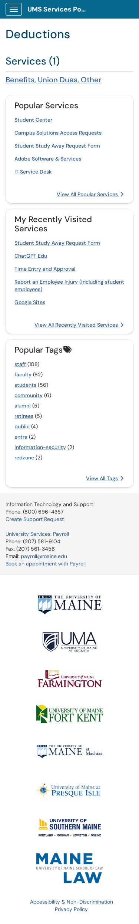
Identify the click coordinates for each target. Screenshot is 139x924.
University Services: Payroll (37, 534)
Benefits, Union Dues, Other (54, 80)
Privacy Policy (71, 909)
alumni (22, 405)
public (22, 426)
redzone (24, 457)
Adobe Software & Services (47, 158)
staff (20, 364)
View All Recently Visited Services (76, 324)
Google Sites (29, 302)
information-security (40, 447)
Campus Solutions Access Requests (58, 132)
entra (20, 436)
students (25, 385)
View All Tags (102, 478)
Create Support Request (35, 519)
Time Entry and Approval (44, 268)
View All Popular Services (88, 194)
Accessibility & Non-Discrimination (71, 901)
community (28, 395)
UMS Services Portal (59, 9)
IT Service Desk (33, 171)
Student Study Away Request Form (57, 145)
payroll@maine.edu (44, 556)
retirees (23, 416)
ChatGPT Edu (30, 256)
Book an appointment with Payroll (46, 563)
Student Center (33, 119)
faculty (23, 374)
